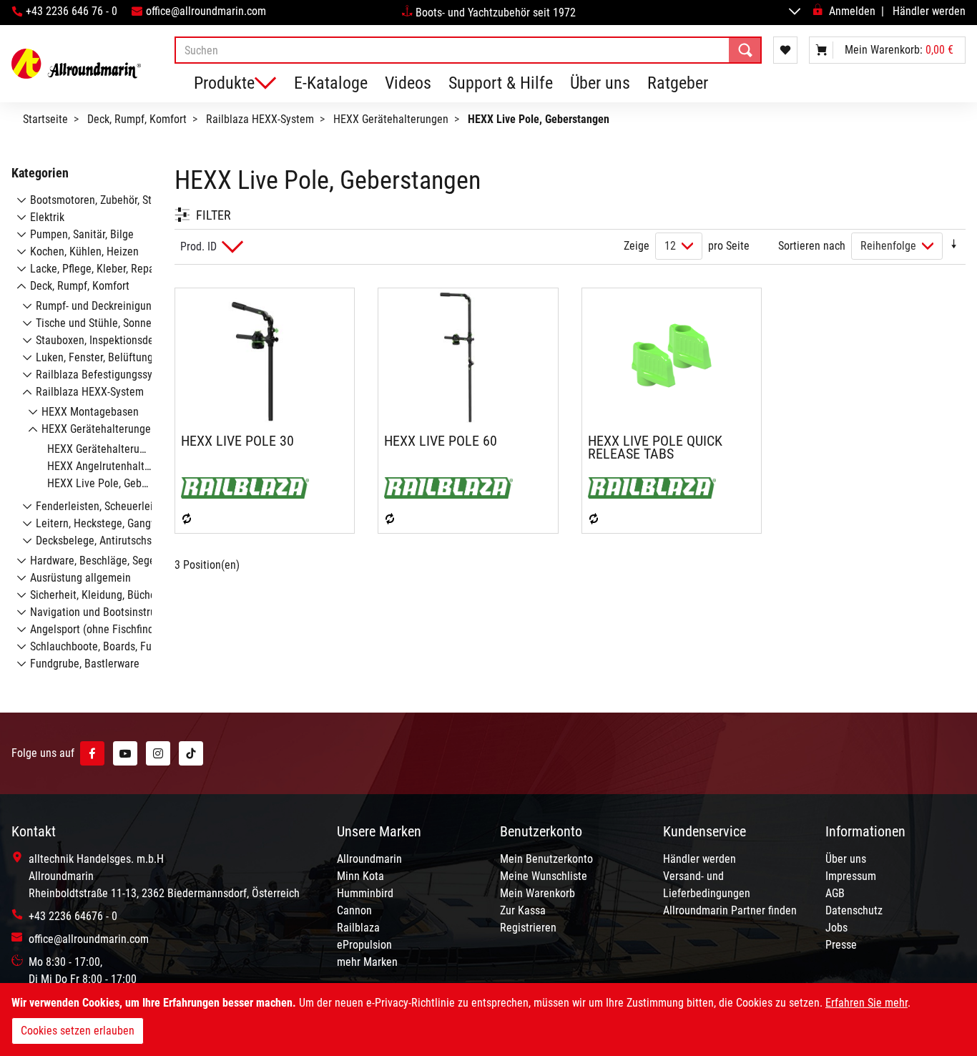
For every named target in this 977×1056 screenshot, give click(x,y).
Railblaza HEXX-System (260, 119)
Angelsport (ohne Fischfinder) (98, 629)
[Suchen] (745, 50)
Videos (408, 83)
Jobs (836, 927)
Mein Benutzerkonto (546, 859)
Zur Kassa (523, 910)
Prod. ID (198, 246)
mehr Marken (367, 962)
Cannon (354, 910)
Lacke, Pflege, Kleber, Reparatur (103, 268)
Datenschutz (854, 910)
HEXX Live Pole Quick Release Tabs (655, 447)
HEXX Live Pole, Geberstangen (117, 483)
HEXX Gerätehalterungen (390, 119)
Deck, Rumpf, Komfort (137, 119)
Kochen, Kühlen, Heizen (84, 251)
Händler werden (929, 11)
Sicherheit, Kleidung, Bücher (94, 595)
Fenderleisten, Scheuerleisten (104, 506)
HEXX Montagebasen (90, 412)
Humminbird (365, 893)
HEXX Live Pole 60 (440, 440)
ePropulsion (364, 945)
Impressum (850, 876)
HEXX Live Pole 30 (237, 440)
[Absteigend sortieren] (954, 246)
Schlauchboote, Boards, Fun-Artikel (110, 646)
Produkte (224, 83)
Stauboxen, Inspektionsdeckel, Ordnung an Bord (145, 340)
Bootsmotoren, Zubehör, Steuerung (110, 200)
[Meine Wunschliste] (785, 50)
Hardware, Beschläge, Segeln (97, 560)
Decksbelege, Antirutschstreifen (109, 540)
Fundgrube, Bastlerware (84, 663)
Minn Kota (360, 876)
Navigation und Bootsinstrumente (107, 612)
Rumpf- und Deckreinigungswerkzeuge (124, 306)
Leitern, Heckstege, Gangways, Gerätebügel (135, 523)
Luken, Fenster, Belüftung (94, 357)
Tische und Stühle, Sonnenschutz (111, 323)
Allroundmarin (369, 859)
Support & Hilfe (500, 83)
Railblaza (358, 927)
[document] (488, 1019)
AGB (835, 893)
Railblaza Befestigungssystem (105, 374)
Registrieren (528, 927)
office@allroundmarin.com (206, 11)
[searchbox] (468, 50)
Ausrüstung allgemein (80, 578)
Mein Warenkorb (537, 893)
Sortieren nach (811, 246)
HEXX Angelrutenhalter (100, 466)
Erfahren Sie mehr (866, 1002)
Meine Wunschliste (543, 876)
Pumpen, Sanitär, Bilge (82, 234)
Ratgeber (677, 83)
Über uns (600, 83)
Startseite (45, 119)
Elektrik (47, 217)
